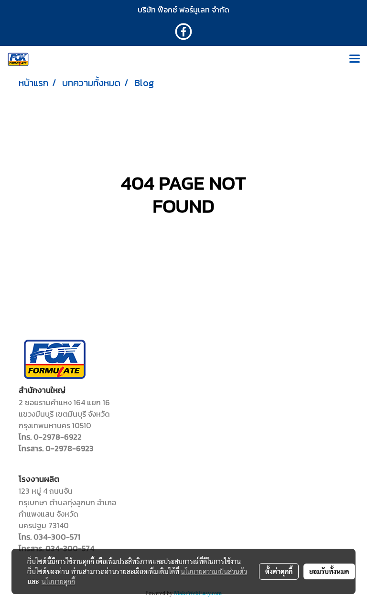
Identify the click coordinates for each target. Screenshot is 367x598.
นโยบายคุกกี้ (58, 581)
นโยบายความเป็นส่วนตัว (214, 571)
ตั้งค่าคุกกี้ (278, 571)
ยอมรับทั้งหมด (329, 571)
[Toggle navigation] (354, 59)
